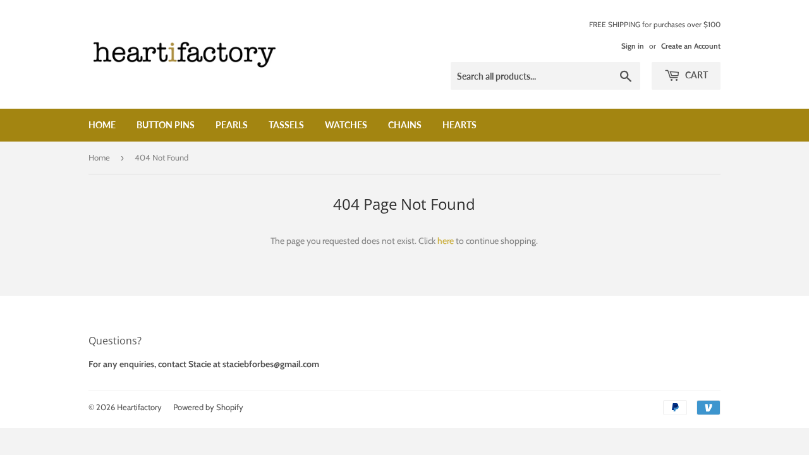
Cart (695, 75)
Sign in (632, 46)
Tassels (286, 124)
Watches (346, 124)
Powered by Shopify (208, 407)
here (445, 240)
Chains (405, 124)
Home (102, 124)
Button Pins (166, 124)
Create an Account (691, 46)
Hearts (459, 124)
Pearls (232, 124)
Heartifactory (139, 407)
